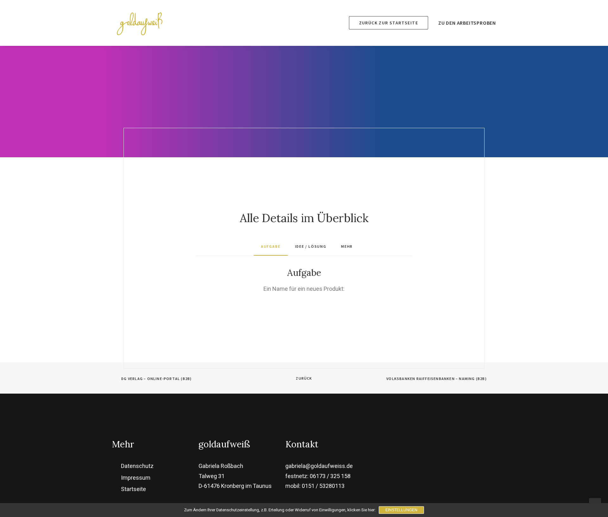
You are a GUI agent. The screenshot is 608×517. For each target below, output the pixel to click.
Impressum (135, 478)
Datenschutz (137, 466)
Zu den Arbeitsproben (467, 23)
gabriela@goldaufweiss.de (319, 466)
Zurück (304, 378)
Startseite (133, 489)
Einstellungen (401, 510)
